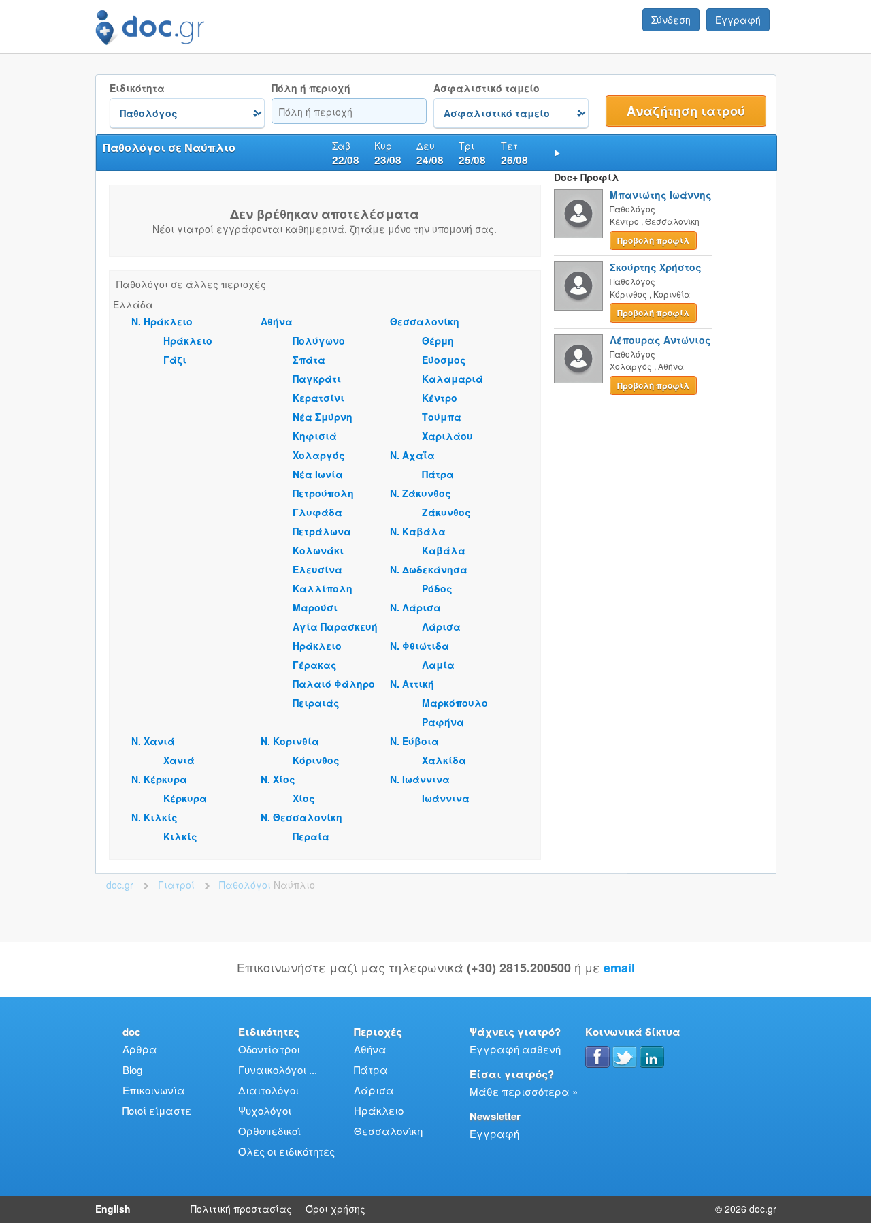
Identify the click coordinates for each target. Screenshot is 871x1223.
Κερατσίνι (318, 397)
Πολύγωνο (319, 340)
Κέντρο (439, 397)
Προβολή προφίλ (653, 240)
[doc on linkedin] (652, 1057)
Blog (132, 1069)
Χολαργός (319, 455)
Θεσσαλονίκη (424, 321)
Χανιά (179, 760)
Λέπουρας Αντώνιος (660, 340)
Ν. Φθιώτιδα (419, 645)
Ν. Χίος (278, 779)
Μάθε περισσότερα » (524, 1091)
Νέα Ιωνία (318, 474)
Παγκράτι (317, 378)
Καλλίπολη (322, 588)
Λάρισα (441, 626)
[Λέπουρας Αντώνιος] (578, 358)
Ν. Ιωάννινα (420, 779)
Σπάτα (309, 359)
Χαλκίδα (444, 760)
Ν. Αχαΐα (412, 455)
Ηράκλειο (187, 340)
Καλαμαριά (452, 378)
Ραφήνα (443, 722)
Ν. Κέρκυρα (159, 779)
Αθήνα (277, 321)
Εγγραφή (738, 20)
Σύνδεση (671, 20)
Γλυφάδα (317, 512)
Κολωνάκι (318, 550)
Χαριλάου (447, 436)
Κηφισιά (315, 436)
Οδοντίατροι (269, 1049)
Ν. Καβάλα (418, 531)
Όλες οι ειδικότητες (286, 1151)
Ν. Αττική (412, 683)
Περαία (311, 836)
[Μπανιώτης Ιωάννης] (578, 213)
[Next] (557, 152)
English (113, 1209)
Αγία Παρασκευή (335, 626)
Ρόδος (437, 588)
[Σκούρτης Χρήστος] (578, 286)
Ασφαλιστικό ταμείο (486, 88)
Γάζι (174, 359)
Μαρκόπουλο (455, 703)
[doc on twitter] (624, 1057)
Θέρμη (438, 340)
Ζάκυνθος (446, 512)
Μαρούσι (315, 607)
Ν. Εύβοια (414, 741)
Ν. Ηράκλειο (162, 321)
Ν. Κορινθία (290, 741)
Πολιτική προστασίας (241, 1209)
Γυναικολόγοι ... (277, 1069)
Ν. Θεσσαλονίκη (301, 817)
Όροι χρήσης (335, 1209)
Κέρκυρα (185, 798)
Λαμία (438, 664)
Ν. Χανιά (153, 741)
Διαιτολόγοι (268, 1090)
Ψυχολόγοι (264, 1110)
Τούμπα (441, 417)
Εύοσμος (444, 359)
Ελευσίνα (317, 569)
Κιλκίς (180, 836)
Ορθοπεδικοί (269, 1131)
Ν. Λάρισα (415, 607)
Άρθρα (139, 1049)
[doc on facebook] (597, 1057)
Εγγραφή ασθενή (515, 1049)
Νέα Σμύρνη (322, 417)
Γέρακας (315, 664)
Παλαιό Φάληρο (334, 683)
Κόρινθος (316, 760)
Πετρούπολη (323, 493)
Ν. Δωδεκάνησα (428, 569)
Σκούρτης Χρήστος (656, 267)
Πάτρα (438, 474)
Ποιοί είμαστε (156, 1110)
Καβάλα (443, 550)
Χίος (304, 798)
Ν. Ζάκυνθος (420, 493)
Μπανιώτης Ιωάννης (661, 195)
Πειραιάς (316, 703)
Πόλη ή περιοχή (311, 88)
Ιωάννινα (446, 798)
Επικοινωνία (153, 1090)
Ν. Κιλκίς (154, 817)
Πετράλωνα (322, 531)
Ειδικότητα (137, 88)
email (619, 967)
